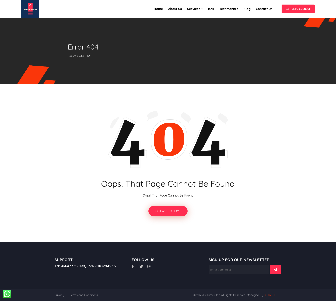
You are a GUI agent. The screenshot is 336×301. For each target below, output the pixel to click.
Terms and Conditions (84, 295)
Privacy (59, 295)
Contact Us (264, 9)
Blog (247, 9)
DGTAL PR (270, 295)
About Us (175, 9)
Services (193, 9)
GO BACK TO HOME (168, 211)
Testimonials (228, 9)
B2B (211, 9)
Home (158, 9)
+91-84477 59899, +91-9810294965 (85, 266)
